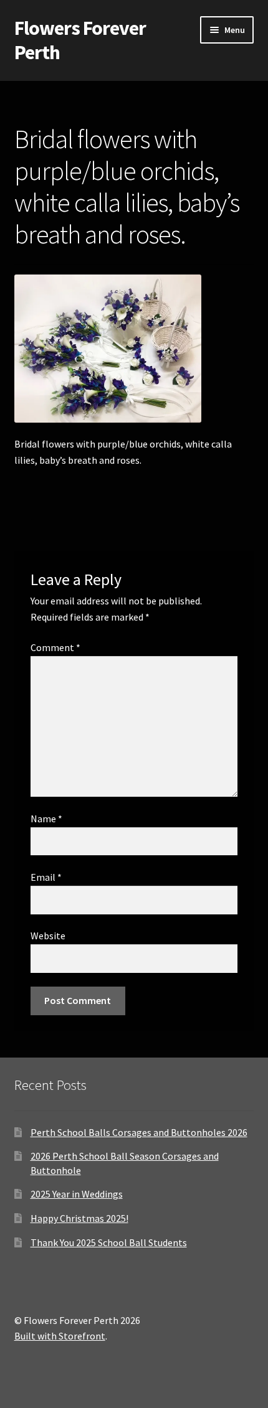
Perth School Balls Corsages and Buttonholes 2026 (139, 1132)
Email (46, 877)
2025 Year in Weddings (77, 1194)
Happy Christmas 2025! (79, 1218)
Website (48, 935)
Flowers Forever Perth (80, 40)
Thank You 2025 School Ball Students (109, 1242)
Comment (55, 647)
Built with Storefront (59, 1336)
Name (46, 818)
